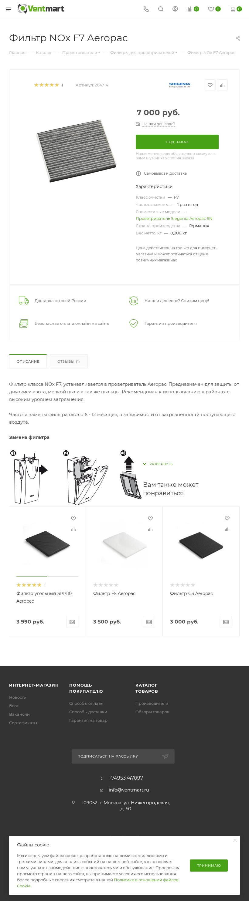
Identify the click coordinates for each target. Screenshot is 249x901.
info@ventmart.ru (129, 790)
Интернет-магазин (34, 685)
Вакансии (19, 714)
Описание (28, 361)
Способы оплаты (86, 703)
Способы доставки (88, 711)
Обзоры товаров (152, 711)
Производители (151, 703)
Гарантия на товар (88, 720)
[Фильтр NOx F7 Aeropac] (73, 149)
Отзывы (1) (68, 361)
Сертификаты (23, 722)
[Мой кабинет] (175, 9)
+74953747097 (126, 778)
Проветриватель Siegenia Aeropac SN (174, 218)
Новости (17, 697)
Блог (14, 705)
